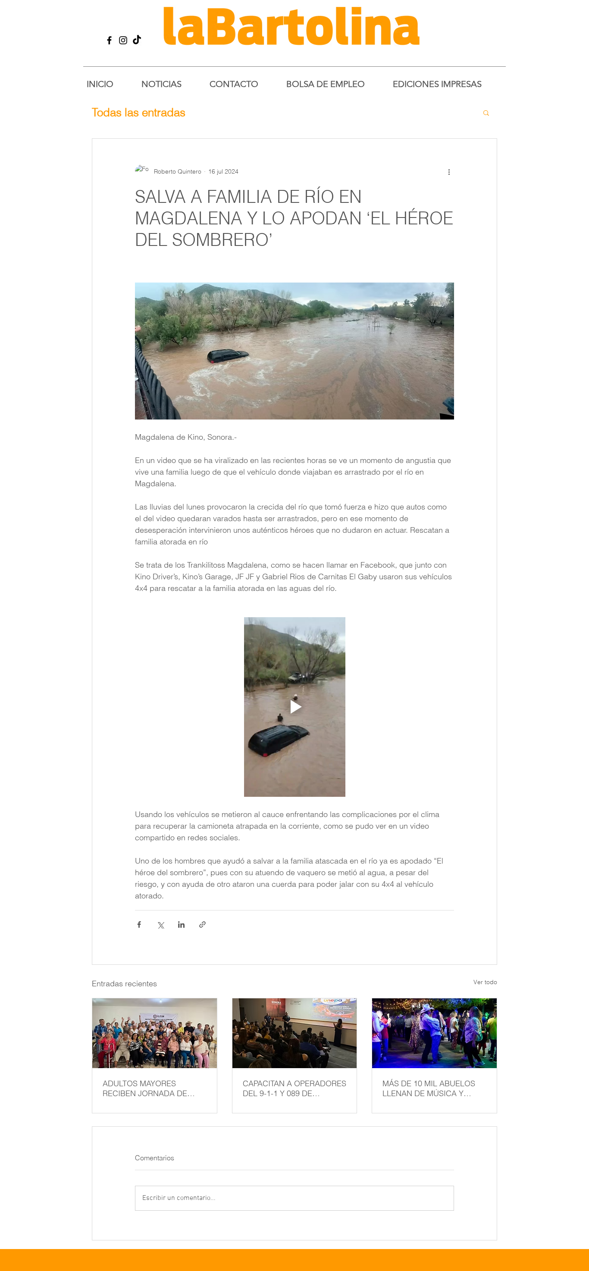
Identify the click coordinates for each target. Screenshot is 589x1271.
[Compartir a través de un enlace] (202, 924)
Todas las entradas (138, 112)
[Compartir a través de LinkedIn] (181, 924)
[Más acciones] (449, 171)
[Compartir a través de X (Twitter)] (160, 924)
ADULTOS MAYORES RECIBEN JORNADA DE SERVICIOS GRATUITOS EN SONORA (151, 1088)
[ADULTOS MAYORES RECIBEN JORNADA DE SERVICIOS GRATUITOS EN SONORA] (154, 1033)
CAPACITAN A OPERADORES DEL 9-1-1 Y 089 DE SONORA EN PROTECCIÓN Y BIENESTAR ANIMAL (294, 1088)
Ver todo (485, 982)
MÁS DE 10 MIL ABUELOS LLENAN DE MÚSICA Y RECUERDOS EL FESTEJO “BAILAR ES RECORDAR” (429, 1088)
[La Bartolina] (109, 40)
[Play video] (294, 706)
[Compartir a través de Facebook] (139, 924)
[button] (486, 112)
